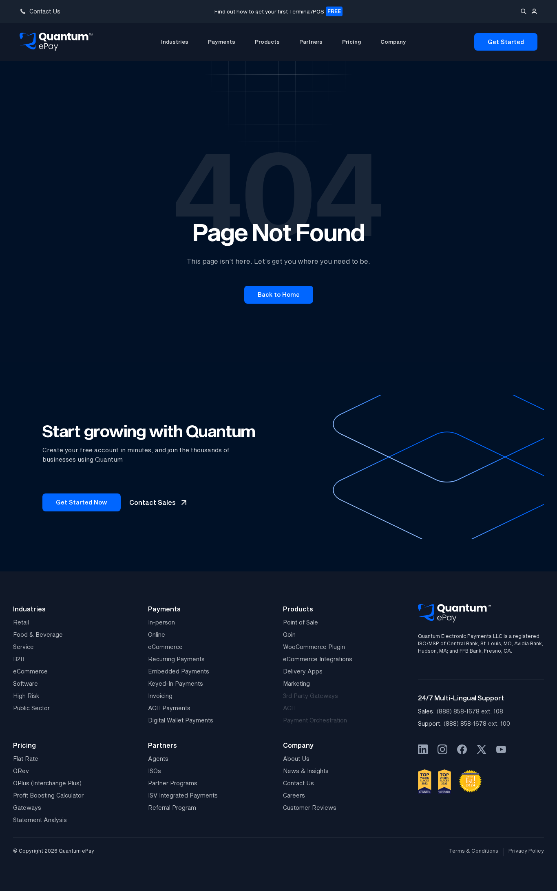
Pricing (351, 41)
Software (25, 683)
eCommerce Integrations (317, 658)
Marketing (296, 683)
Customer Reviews (309, 807)
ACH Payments (169, 707)
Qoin (289, 634)
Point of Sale (300, 622)
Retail (21, 622)
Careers (294, 795)
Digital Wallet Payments (180, 720)
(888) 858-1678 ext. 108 (470, 711)
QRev (21, 770)
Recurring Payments (176, 658)
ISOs (154, 770)
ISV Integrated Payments (183, 795)
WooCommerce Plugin (314, 646)
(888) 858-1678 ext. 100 (477, 723)
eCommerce (30, 671)
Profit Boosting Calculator (48, 795)
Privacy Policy (526, 851)
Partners (311, 41)
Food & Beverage (38, 634)
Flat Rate (25, 758)
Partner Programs (172, 783)
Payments (221, 41)
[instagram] (442, 749)
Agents (158, 758)
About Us (296, 758)
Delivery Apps (303, 671)
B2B (18, 658)
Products (267, 41)
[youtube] (501, 749)
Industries (174, 41)
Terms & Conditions (473, 851)
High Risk (26, 695)
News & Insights (306, 770)
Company (393, 41)
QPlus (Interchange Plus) (47, 783)
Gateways (27, 807)
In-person (161, 622)
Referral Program (172, 807)
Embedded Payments (178, 671)
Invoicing (160, 695)
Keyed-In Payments (175, 683)
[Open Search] (523, 11)
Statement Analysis (40, 819)
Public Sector (31, 707)
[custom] (423, 749)
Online (156, 634)
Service (23, 646)
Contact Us (298, 783)
